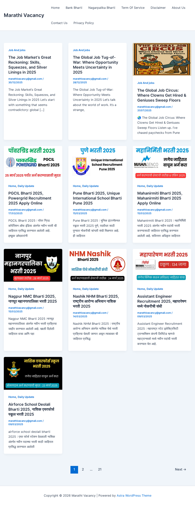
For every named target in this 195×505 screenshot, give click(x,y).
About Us (178, 8)
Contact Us (59, 23)
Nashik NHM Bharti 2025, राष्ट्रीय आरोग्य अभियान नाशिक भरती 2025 (96, 301)
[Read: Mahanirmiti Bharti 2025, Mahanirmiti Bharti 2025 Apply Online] (162, 162)
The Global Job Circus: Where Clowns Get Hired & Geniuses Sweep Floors (161, 95)
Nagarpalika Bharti (101, 8)
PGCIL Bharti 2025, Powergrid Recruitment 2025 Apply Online (29, 198)
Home (55, 8)
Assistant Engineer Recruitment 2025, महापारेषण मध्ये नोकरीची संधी (161, 301)
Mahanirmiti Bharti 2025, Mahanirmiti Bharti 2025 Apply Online (159, 198)
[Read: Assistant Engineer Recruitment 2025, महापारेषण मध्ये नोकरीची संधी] (162, 265)
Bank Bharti (74, 8)
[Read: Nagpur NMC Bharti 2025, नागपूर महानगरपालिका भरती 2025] (33, 265)
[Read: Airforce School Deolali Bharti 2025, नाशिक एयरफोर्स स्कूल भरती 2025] (33, 373)
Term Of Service (133, 8)
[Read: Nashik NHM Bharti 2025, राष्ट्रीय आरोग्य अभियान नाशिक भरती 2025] (97, 265)
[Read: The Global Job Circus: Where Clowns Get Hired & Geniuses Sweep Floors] (162, 59)
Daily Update (26, 186)
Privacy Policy (84, 23)
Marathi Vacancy (24, 15)
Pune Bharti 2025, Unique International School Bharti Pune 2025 (97, 198)
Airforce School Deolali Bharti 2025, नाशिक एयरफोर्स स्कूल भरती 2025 (31, 409)
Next (180, 469)
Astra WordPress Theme (134, 495)
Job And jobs (17, 50)
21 (99, 469)
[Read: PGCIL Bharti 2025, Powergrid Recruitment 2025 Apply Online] (33, 162)
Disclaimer (158, 8)
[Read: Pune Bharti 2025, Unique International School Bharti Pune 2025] (97, 162)
